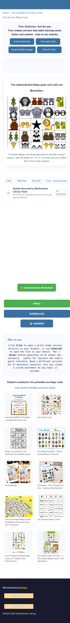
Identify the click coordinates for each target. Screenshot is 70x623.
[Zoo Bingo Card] (51, 405)
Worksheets (15, 587)
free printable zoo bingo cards (27, 13)
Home (6, 13)
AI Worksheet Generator (27, 364)
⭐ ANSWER (36, 323)
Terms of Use (19, 595)
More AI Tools (49, 49)
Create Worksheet (22, 41)
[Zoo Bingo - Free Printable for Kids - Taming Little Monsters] (51, 473)
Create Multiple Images (22, 49)
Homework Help (48, 41)
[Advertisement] (35, 242)
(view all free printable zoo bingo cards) (35, 387)
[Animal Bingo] (19, 473)
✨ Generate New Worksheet (36, 287)
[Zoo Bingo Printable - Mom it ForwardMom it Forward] (51, 438)
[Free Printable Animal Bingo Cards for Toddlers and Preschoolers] (19, 543)
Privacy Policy (19, 606)
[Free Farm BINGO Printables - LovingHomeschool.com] (19, 405)
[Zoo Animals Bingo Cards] (51, 506)
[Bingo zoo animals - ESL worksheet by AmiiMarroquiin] (19, 438)
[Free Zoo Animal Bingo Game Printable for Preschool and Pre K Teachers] (19, 506)
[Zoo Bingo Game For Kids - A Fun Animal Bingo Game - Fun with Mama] (51, 543)
